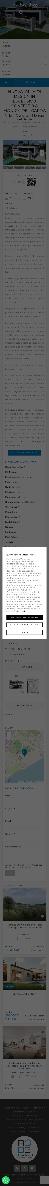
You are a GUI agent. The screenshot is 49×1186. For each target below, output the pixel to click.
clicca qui (20, 611)
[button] (6, 1180)
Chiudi (24, 632)
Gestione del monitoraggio (24, 625)
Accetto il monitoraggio (24, 617)
